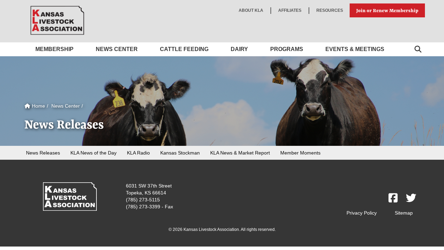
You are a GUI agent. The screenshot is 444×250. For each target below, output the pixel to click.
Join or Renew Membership (387, 10)
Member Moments (300, 153)
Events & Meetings (354, 49)
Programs (286, 49)
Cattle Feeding (184, 49)
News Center (117, 49)
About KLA (251, 10)
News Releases (43, 153)
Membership (54, 49)
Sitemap (404, 213)
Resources (329, 10)
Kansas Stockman (180, 153)
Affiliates (289, 10)
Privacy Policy (362, 213)
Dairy (239, 49)
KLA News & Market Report (240, 153)
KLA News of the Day (93, 153)
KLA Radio (138, 153)
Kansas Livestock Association (57, 20)
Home (38, 106)
